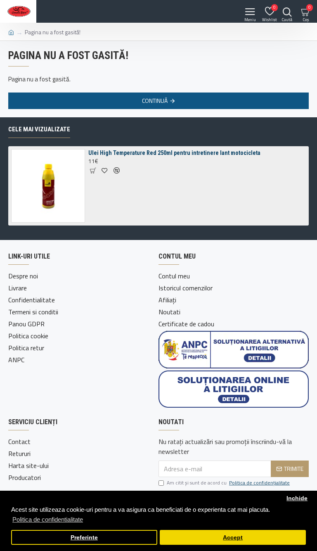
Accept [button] (233, 537)
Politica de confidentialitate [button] (47, 519)
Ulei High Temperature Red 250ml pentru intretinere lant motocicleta (174, 153)
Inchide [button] (297, 498)
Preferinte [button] (84, 537)
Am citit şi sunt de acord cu (228, 483)
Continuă (155, 100)
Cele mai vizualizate (39, 129)
